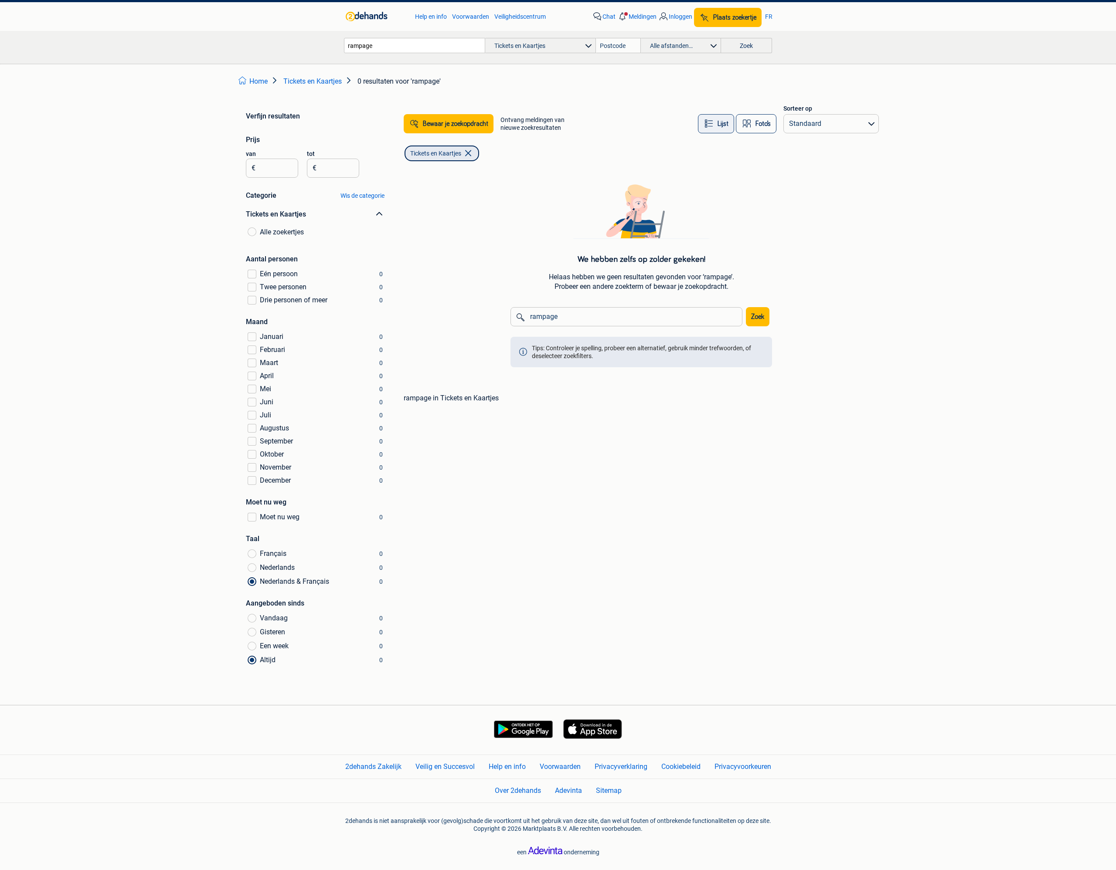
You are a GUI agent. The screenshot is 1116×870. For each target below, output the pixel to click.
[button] (637, 16)
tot (311, 153)
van (251, 153)
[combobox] (414, 45)
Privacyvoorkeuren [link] (743, 766)
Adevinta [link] (568, 790)
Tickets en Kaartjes (435, 153)
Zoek (757, 316)
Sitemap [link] (609, 790)
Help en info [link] (431, 16)
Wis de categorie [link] (362, 195)
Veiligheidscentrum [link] (520, 16)
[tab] (716, 123)
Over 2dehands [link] (518, 790)
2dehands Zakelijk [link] (373, 766)
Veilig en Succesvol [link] (445, 766)
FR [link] (768, 16)
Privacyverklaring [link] (621, 766)
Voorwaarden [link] (470, 16)
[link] (376, 16)
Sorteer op (797, 108)
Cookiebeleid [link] (681, 766)
